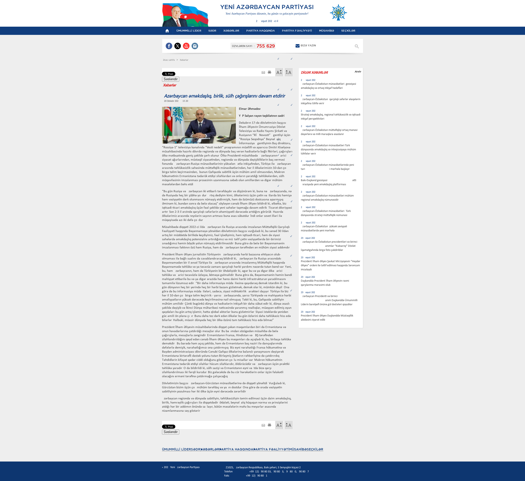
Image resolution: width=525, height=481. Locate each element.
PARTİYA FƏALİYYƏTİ (271, 449)
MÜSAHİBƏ (298, 449)
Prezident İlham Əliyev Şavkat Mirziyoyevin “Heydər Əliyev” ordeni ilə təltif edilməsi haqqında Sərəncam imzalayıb (330, 265)
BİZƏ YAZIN (308, 45)
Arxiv (358, 71)
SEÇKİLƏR (315, 449)
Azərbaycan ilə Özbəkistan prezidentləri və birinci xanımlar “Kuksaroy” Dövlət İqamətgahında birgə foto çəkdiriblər (329, 246)
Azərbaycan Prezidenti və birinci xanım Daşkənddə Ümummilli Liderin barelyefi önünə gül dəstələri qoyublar (329, 300)
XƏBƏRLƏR (209, 449)
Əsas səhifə (169, 60)
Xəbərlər (184, 60)
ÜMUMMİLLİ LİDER (176, 449)
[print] (269, 72)
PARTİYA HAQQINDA (236, 449)
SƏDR (195, 449)
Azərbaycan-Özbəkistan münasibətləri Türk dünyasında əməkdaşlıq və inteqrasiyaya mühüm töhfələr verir (328, 149)
